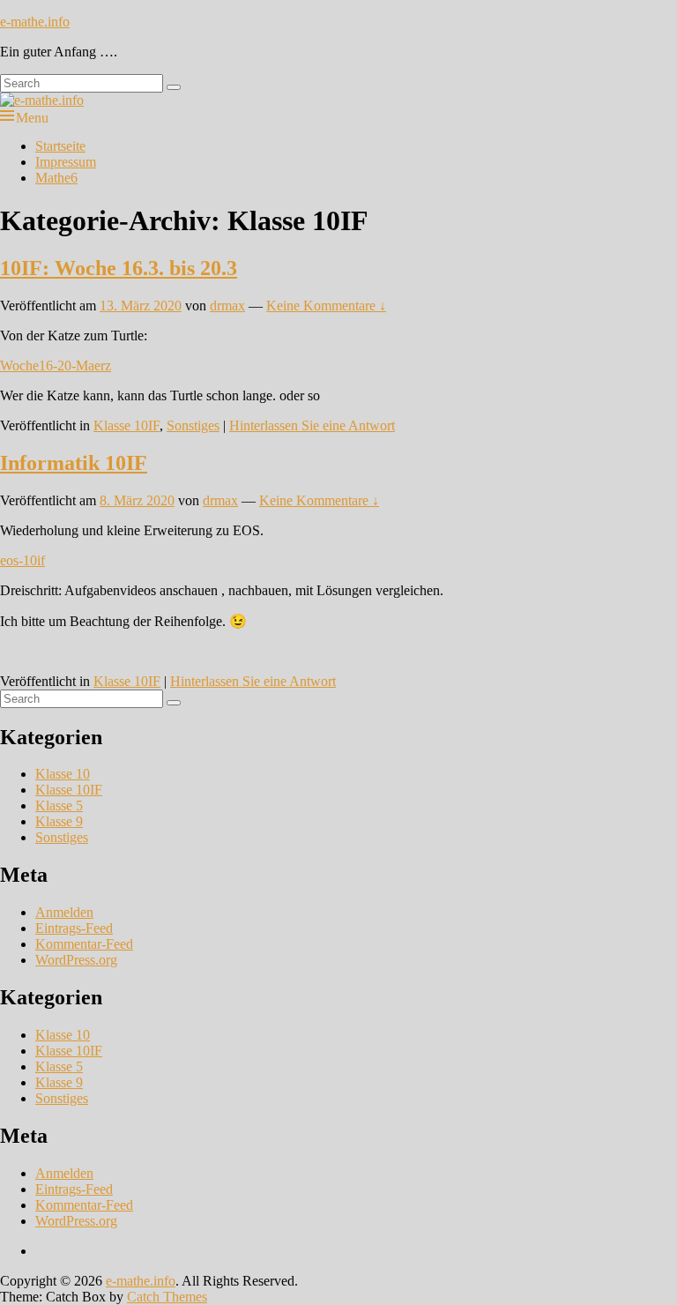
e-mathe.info (35, 21)
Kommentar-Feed (84, 943)
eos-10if (22, 560)
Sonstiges (193, 425)
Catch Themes (167, 1296)
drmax (227, 305)
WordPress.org (76, 959)
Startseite (60, 145)
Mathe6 (56, 177)
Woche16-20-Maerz (55, 365)
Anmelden (64, 912)
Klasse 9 (59, 821)
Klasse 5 (59, 805)
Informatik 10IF (73, 462)
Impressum (65, 161)
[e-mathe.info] (42, 100)
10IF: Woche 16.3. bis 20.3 (118, 268)
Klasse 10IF (126, 425)
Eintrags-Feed (74, 928)
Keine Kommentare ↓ (326, 305)
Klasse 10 (62, 773)
